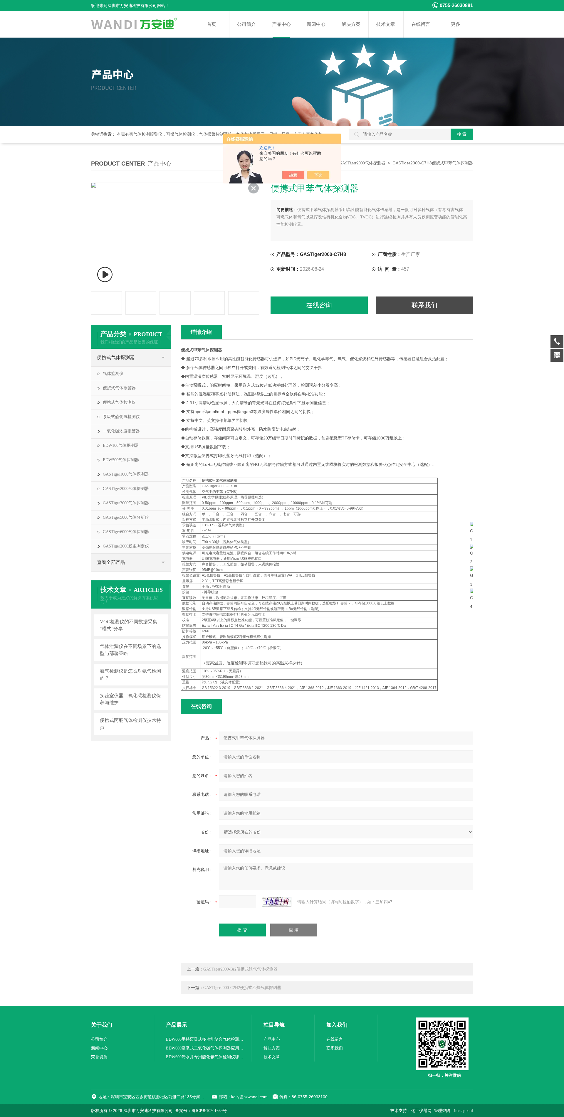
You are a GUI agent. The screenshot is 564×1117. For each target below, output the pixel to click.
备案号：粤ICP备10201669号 (201, 1110)
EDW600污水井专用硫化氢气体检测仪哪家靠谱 (205, 1057)
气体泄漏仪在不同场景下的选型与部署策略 (130, 650)
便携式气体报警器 (119, 388)
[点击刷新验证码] (276, 902)
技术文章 (385, 24)
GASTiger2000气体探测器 (362, 163)
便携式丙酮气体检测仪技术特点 (130, 724)
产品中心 (281, 24)
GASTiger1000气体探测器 (126, 474)
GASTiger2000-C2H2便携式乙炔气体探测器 (242, 987)
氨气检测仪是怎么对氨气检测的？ (130, 674)
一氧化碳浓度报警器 (121, 431)
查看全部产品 (111, 562)
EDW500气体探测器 (121, 460)
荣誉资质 (99, 1057)
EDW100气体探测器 (121, 445)
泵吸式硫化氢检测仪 (121, 417)
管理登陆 (442, 1110)
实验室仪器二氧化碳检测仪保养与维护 (130, 699)
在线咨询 (319, 305)
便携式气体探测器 (116, 357)
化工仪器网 (421, 1110)
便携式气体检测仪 (119, 402)
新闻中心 (316, 24)
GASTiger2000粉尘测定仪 (126, 546)
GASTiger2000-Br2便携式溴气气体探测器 (240, 969)
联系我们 (424, 305)
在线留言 (420, 24)
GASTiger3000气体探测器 (126, 503)
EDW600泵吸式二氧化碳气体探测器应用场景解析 (205, 1048)
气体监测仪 (113, 373)
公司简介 (246, 24)
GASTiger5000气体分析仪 (126, 517)
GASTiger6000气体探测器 (126, 532)
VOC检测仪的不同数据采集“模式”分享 (128, 625)
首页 (211, 24)
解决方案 (351, 24)
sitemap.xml (463, 1110)
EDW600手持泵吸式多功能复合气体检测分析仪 (205, 1039)
